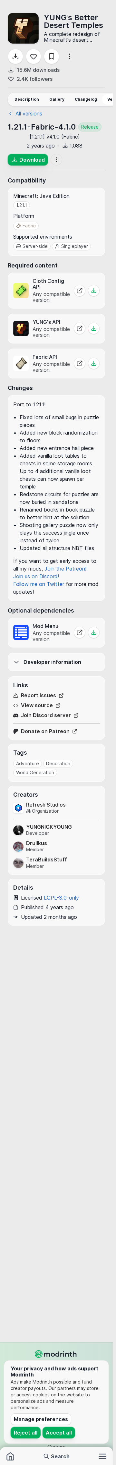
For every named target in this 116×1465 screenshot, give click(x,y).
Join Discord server (46, 715)
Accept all (59, 1432)
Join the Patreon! (65, 568)
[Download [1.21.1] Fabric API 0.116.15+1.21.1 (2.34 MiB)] (94, 363)
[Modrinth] (56, 1354)
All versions (28, 113)
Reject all (25, 1432)
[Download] (15, 56)
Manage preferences (41, 1419)
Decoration (58, 763)
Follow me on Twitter (38, 584)
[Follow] (33, 56)
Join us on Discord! (36, 576)
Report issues (38, 695)
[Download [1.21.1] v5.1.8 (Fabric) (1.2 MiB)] (94, 328)
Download (32, 160)
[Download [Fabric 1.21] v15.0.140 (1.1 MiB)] (94, 290)
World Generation (35, 772)
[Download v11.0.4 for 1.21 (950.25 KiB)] (94, 632)
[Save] (51, 56)
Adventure (27, 763)
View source (37, 705)
